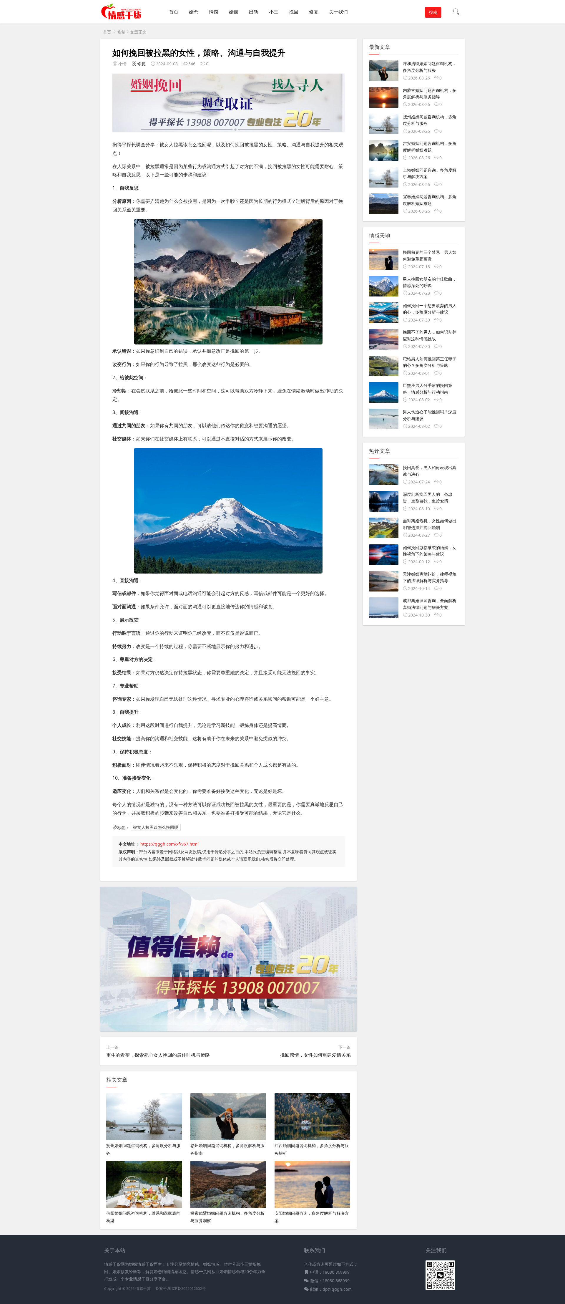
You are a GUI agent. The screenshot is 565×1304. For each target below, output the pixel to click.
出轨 (253, 12)
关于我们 (338, 12)
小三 (273, 12)
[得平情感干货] (123, 18)
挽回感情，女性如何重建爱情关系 (315, 1055)
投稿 (433, 12)
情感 (213, 12)
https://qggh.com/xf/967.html (169, 844)
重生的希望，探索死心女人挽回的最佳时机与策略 (158, 1055)
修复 (313, 12)
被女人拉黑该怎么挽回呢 (155, 827)
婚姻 (233, 12)
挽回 (293, 12)
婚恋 (193, 12)
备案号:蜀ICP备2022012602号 (180, 1288)
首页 (173, 12)
